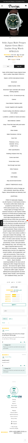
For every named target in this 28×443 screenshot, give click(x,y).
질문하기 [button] (14, 304)
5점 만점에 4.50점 (18, 290)
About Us (14, 403)
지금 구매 (19, 66)
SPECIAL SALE (14, 407)
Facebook (15, 421)
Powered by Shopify (14, 428)
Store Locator (14, 405)
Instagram (14, 423)
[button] (7, 54)
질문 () (11, 318)
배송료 (13, 59)
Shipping (14, 410)
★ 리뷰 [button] (1, 223)
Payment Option (14, 412)
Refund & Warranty (14, 414)
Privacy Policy (14, 418)
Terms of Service (14, 416)
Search (14, 401)
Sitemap (14, 399)
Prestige (15, 426)
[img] (5, 328)
